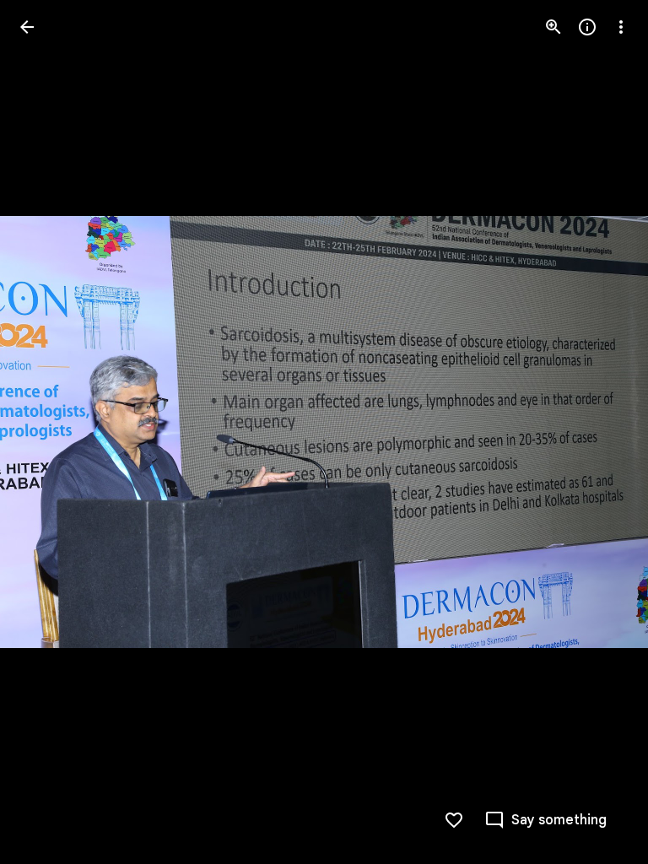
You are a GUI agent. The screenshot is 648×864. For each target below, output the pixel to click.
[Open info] (587, 27)
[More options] (621, 27)
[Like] (454, 820)
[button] (47, 432)
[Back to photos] (27, 27)
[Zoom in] (553, 27)
